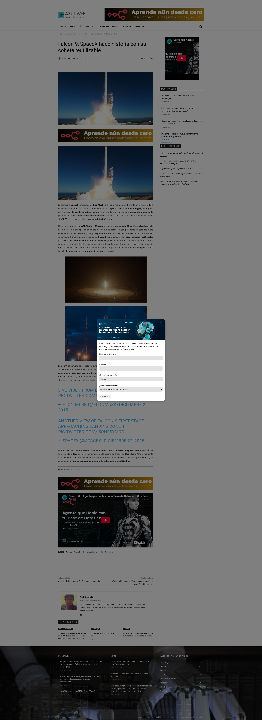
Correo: (102, 364)
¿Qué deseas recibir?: (108, 385)
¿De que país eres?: (108, 375)
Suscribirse (105, 396)
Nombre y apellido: (107, 354)
